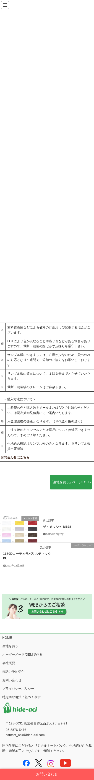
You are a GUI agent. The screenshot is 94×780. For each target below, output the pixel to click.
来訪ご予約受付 (13, 671)
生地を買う (10, 646)
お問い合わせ (11, 680)
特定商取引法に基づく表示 (21, 697)
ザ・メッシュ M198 (57, 527)
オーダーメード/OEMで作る (22, 654)
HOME (7, 637)
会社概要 (8, 663)
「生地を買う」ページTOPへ (71, 482)
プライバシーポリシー (18, 688)
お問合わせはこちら (15, 457)
